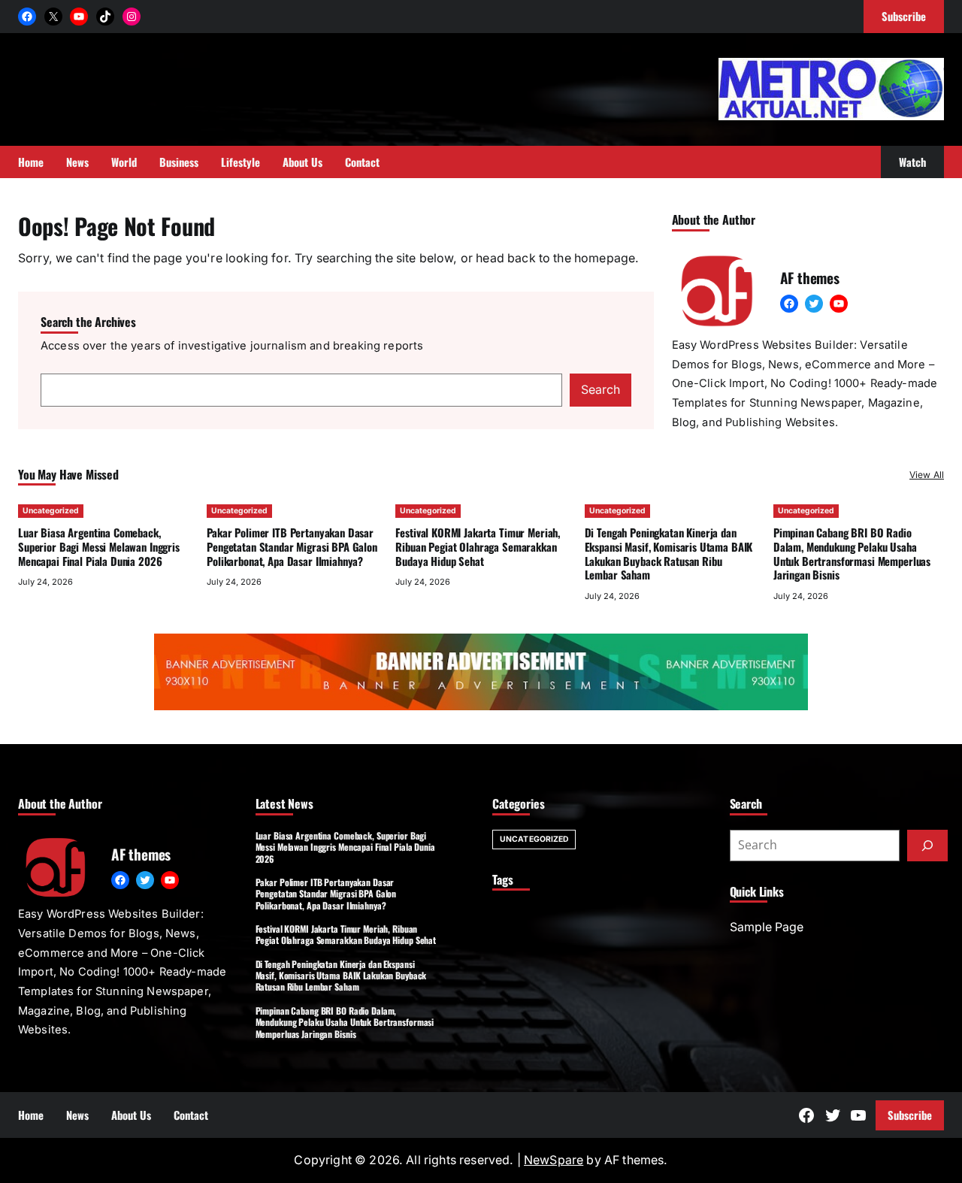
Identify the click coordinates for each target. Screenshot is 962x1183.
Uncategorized (51, 511)
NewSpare (553, 1160)
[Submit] (927, 845)
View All (926, 474)
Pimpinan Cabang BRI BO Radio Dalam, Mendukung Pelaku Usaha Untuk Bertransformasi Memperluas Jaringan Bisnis (851, 553)
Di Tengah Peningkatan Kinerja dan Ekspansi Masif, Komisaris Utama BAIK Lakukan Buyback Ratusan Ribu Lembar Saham (669, 553)
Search (600, 390)
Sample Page (766, 927)
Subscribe (910, 1114)
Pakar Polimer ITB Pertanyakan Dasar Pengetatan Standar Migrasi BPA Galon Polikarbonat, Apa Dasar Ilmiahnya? (292, 546)
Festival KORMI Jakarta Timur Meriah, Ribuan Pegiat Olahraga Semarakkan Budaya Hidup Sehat (477, 546)
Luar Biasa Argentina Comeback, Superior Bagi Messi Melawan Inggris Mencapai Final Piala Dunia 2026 (99, 546)
